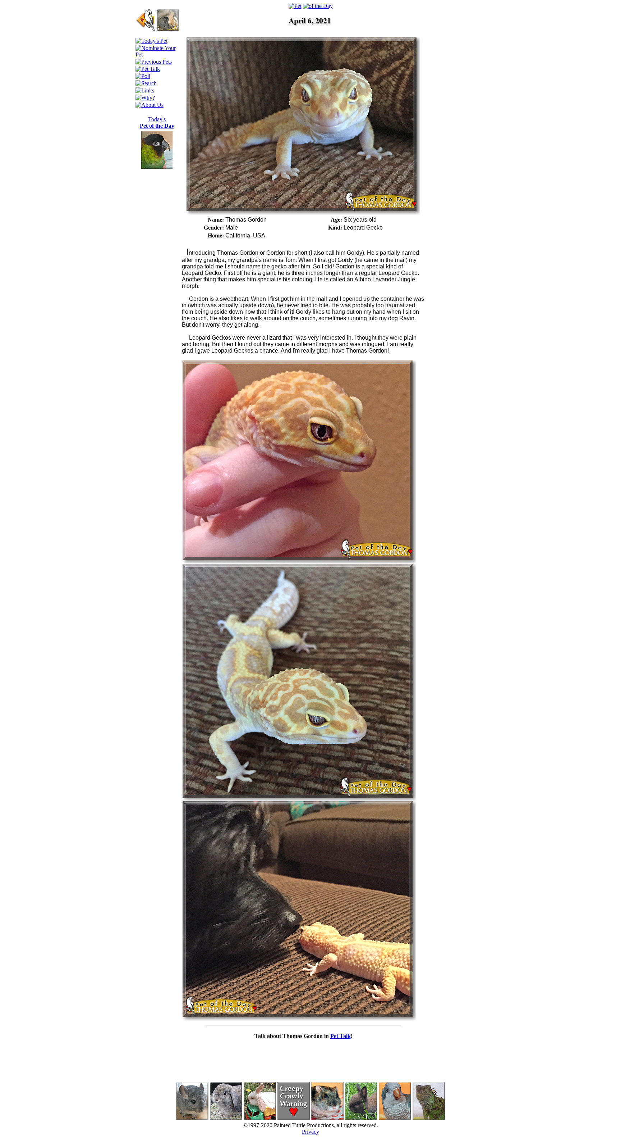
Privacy (310, 1132)
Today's (157, 122)
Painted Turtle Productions (304, 1125)
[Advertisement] (457, 145)
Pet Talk (340, 1036)
